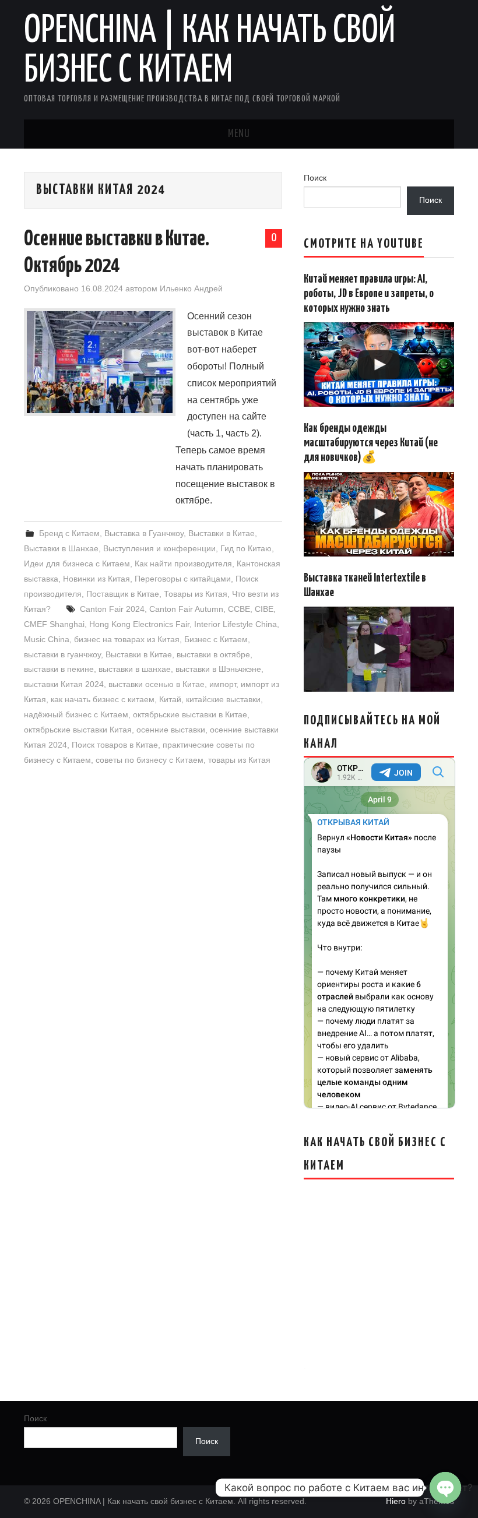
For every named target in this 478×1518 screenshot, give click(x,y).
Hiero (396, 1501)
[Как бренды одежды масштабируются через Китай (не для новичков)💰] (379, 514)
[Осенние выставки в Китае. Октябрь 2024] (100, 362)
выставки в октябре (213, 654)
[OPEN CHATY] (445, 1487)
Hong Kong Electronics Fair (139, 624)
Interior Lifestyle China (235, 624)
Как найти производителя (183, 563)
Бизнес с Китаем (216, 639)
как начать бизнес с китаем (102, 699)
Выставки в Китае (221, 533)
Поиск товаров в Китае (115, 744)
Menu (239, 134)
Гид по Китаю (246, 548)
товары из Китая (239, 760)
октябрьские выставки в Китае (190, 714)
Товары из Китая (195, 593)
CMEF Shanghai (54, 624)
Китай (170, 699)
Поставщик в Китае (122, 593)
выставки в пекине (59, 669)
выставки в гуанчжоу (62, 654)
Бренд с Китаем (69, 533)
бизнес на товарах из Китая (127, 639)
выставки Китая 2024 (64, 684)
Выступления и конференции (159, 548)
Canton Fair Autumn (186, 609)
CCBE (239, 609)
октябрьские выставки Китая (78, 729)
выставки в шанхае (135, 669)
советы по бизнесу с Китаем (149, 760)
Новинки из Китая (96, 578)
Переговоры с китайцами (183, 578)
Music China (46, 639)
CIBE (264, 609)
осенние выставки (170, 729)
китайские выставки (223, 699)
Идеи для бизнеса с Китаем (77, 563)
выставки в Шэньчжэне (218, 669)
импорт (222, 684)
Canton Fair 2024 (112, 609)
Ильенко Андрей (191, 288)
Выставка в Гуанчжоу (144, 533)
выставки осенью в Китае (156, 684)
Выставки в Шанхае (61, 548)
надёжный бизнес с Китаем (76, 714)
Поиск (315, 177)
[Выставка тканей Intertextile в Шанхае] (379, 649)
